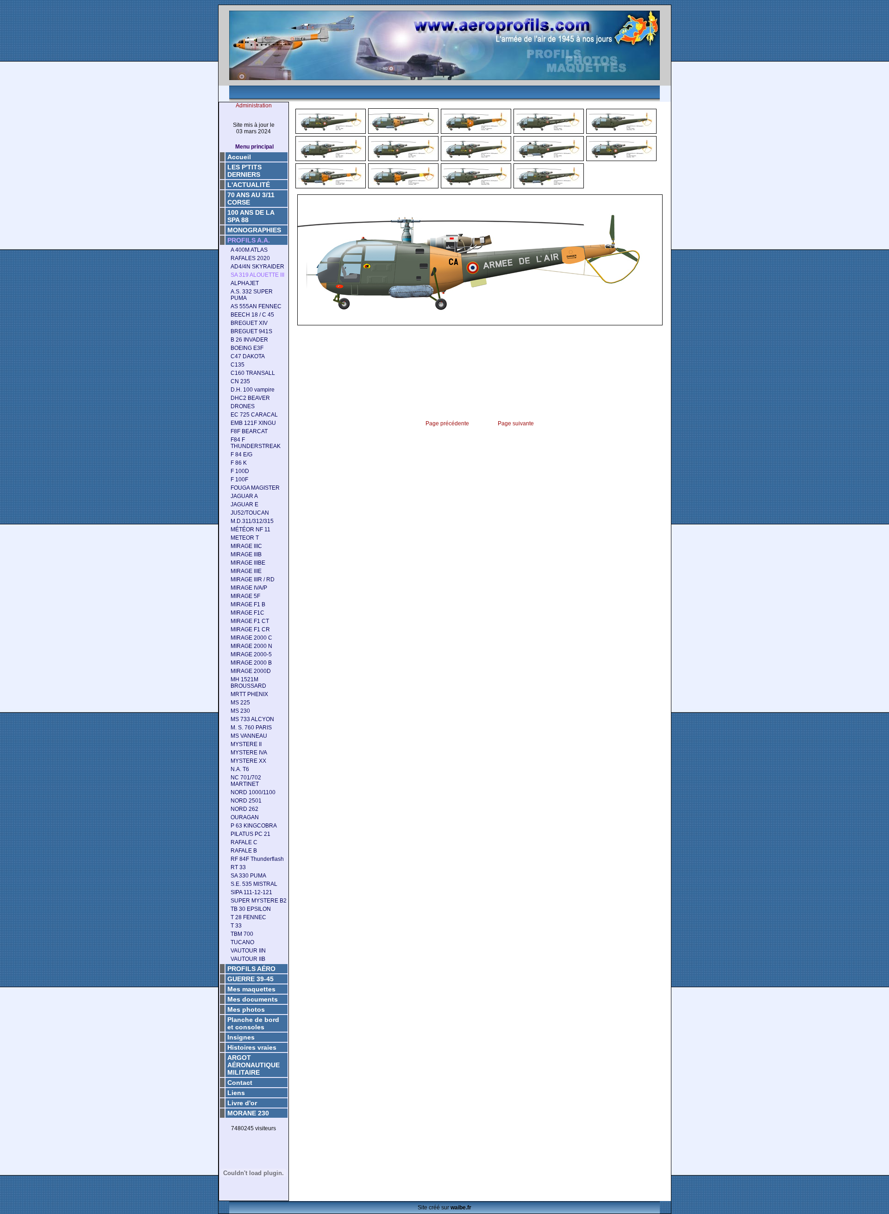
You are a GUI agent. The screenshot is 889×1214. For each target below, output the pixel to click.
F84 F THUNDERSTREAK (256, 442)
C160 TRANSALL (253, 373)
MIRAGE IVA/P (249, 588)
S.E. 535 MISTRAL (254, 884)
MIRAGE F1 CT (250, 621)
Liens (236, 1092)
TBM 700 (242, 934)
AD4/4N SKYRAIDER (257, 266)
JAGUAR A (244, 496)
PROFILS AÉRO (251, 968)
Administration (254, 105)
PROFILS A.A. (248, 240)
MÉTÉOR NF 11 (250, 529)
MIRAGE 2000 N (251, 646)
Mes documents (252, 999)
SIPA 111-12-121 (251, 892)
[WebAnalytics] (253, 1143)
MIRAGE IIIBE (248, 563)
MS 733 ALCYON (252, 719)
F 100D (240, 471)
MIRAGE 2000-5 (251, 654)
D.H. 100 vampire (253, 389)
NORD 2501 (246, 800)
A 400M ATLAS (249, 250)
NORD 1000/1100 (253, 792)
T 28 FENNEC (248, 917)
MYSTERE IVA (249, 752)
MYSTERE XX (248, 761)
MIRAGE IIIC (246, 546)
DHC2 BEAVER (250, 398)
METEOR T (245, 538)
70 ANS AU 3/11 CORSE (251, 198)
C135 (237, 364)
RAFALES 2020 (250, 258)
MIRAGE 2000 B (251, 663)
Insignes (241, 1037)
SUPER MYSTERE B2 (259, 900)
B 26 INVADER (249, 339)
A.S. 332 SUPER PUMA (252, 294)
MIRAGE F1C (247, 613)
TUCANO (242, 942)
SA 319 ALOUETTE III (257, 275)
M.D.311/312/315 (252, 521)
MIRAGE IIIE (246, 571)
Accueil (239, 157)
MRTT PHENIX (249, 694)
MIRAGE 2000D (251, 671)
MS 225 (240, 702)
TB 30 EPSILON (251, 909)
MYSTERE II (246, 744)
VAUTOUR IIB (248, 959)
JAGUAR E (244, 504)
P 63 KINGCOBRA (254, 825)
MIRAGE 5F (245, 596)
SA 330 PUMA (248, 875)
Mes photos (246, 1009)
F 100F (239, 479)
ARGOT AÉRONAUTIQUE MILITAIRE (253, 1065)
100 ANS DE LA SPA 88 (251, 216)
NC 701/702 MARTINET (246, 780)
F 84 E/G (241, 454)
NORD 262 (244, 809)
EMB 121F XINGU (253, 423)
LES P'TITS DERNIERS (244, 170)
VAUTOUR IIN (248, 950)
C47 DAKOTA (248, 356)
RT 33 (238, 867)
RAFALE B (244, 850)
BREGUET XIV (249, 323)
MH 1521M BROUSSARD (248, 682)
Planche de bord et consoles (253, 1023)
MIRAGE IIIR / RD (253, 579)
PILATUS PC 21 (250, 834)
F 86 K (239, 463)
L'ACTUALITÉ (248, 184)
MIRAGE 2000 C (251, 638)
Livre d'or (242, 1103)
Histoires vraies (251, 1047)
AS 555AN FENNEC (256, 306)
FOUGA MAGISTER (255, 488)
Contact (239, 1082)
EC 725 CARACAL (254, 414)
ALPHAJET (245, 283)
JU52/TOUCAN (250, 513)
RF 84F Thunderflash (257, 859)
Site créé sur (444, 1207)
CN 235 (240, 381)
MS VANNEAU (249, 736)
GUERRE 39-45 (250, 979)
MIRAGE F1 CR (250, 629)
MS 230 (240, 711)
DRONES (243, 406)
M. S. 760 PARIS (251, 727)
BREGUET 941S (251, 331)
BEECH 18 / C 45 (252, 314)
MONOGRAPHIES (254, 230)
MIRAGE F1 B (248, 604)
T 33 (236, 925)
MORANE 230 (248, 1113)
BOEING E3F (247, 348)
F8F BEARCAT (249, 431)
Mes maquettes (251, 989)
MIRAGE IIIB (246, 554)
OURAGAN (245, 817)
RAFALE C (244, 842)
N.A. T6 (240, 769)
